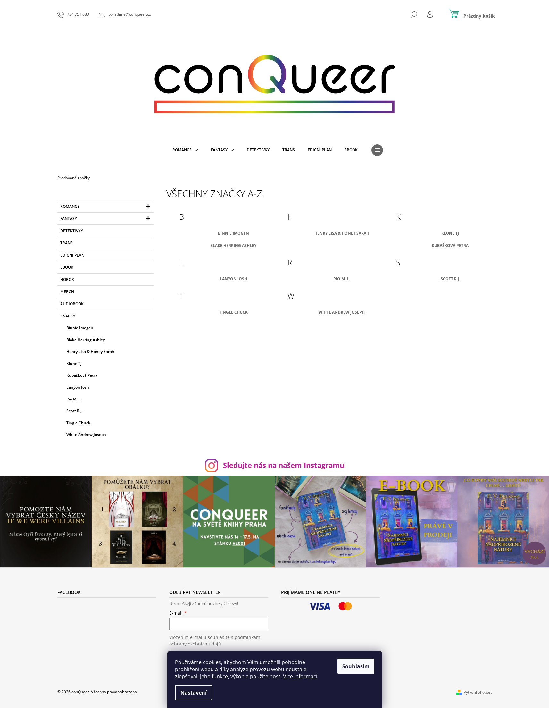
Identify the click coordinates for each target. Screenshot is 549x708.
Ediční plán (72, 255)
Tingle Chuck (233, 312)
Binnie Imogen (233, 233)
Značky (67, 316)
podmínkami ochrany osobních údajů (215, 640)
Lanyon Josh (233, 279)
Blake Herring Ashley (233, 245)
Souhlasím (356, 666)
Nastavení (193, 692)
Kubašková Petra (450, 245)
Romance (69, 206)
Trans (66, 243)
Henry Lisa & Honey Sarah (341, 233)
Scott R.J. (450, 279)
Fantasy (68, 218)
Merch (67, 291)
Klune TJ (450, 233)
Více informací (300, 676)
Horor (67, 279)
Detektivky (71, 230)
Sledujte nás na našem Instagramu (283, 465)
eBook (66, 267)
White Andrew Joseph (342, 312)
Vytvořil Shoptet (478, 692)
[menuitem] (185, 150)
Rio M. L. (341, 279)
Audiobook (72, 304)
